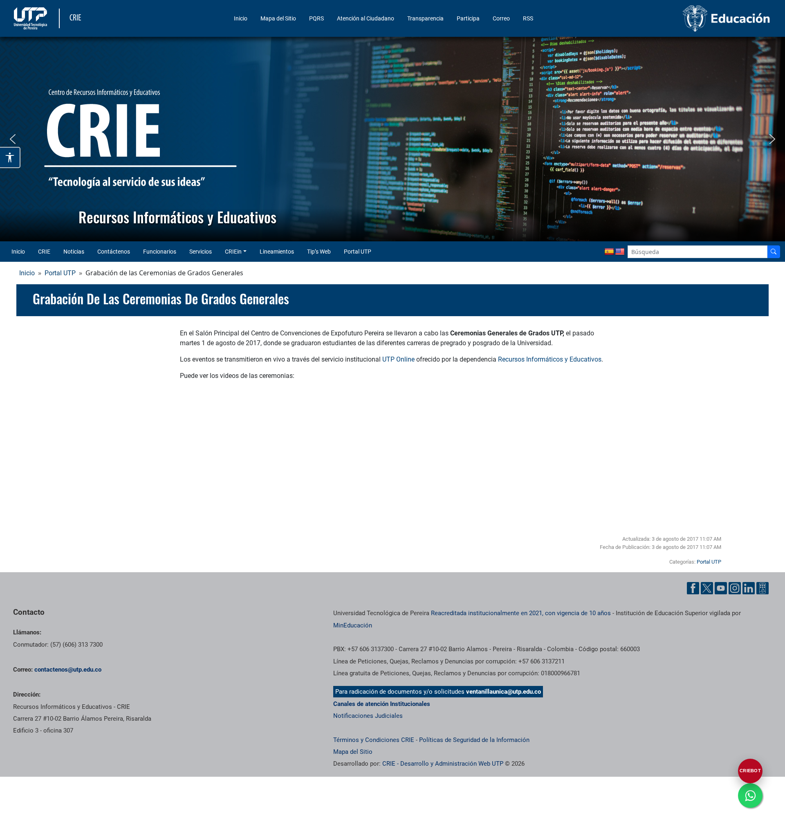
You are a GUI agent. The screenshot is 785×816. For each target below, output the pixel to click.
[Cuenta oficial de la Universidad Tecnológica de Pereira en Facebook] (693, 588)
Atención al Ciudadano (365, 18)
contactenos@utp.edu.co (67, 669)
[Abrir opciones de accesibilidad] (10, 157)
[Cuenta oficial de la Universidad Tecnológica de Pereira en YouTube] (721, 588)
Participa (468, 18)
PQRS (316, 18)
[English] (620, 252)
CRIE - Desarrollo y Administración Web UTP (442, 763)
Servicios (200, 251)
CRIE (44, 251)
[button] (12, 139)
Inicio (240, 18)
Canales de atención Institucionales (381, 704)
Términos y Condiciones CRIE (373, 740)
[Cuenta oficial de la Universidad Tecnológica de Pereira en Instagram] (735, 588)
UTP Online (398, 359)
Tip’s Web (319, 251)
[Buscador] (773, 251)
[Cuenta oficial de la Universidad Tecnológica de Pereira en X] (707, 588)
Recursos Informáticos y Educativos (549, 359)
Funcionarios (159, 251)
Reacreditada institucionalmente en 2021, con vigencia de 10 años (521, 613)
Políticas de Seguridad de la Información (474, 740)
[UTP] (31, 18)
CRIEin (233, 251)
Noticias (73, 251)
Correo (501, 18)
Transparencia (425, 18)
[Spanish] (609, 252)
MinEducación (352, 625)
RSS (528, 18)
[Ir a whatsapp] (750, 795)
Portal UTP (357, 251)
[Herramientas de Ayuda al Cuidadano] (762, 588)
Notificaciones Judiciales (368, 715)
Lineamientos (277, 251)
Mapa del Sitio (278, 18)
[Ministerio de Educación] (683, 18)
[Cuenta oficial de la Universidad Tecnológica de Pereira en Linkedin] (748, 588)
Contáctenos (113, 251)
